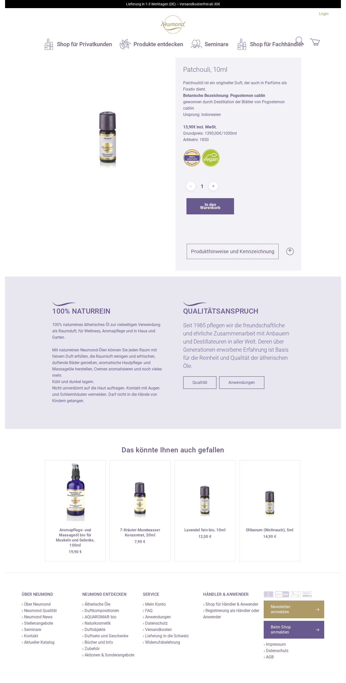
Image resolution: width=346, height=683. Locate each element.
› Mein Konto (154, 604)
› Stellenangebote (37, 623)
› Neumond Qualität (39, 610)
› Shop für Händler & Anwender (230, 604)
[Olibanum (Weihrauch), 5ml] (269, 490)
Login (324, 13)
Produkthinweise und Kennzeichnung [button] (232, 251)
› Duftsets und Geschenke (105, 636)
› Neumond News (37, 616)
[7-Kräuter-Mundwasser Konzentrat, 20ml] (140, 490)
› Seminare (31, 629)
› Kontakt (30, 636)
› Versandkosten (157, 629)
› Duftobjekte (93, 629)
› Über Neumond (36, 604)
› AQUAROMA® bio (99, 616)
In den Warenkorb (210, 206)
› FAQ (147, 610)
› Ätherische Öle (96, 604)
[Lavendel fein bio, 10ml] (205, 490)
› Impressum (275, 644)
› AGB (269, 657)
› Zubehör (91, 648)
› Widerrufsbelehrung (161, 642)
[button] (200, 382)
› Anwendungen (157, 616)
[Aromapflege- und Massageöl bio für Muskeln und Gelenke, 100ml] (75, 490)
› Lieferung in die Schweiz (166, 636)
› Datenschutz (155, 623)
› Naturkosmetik (96, 623)
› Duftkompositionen (100, 610)
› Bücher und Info (97, 642)
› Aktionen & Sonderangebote (108, 655)
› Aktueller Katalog (38, 642)
